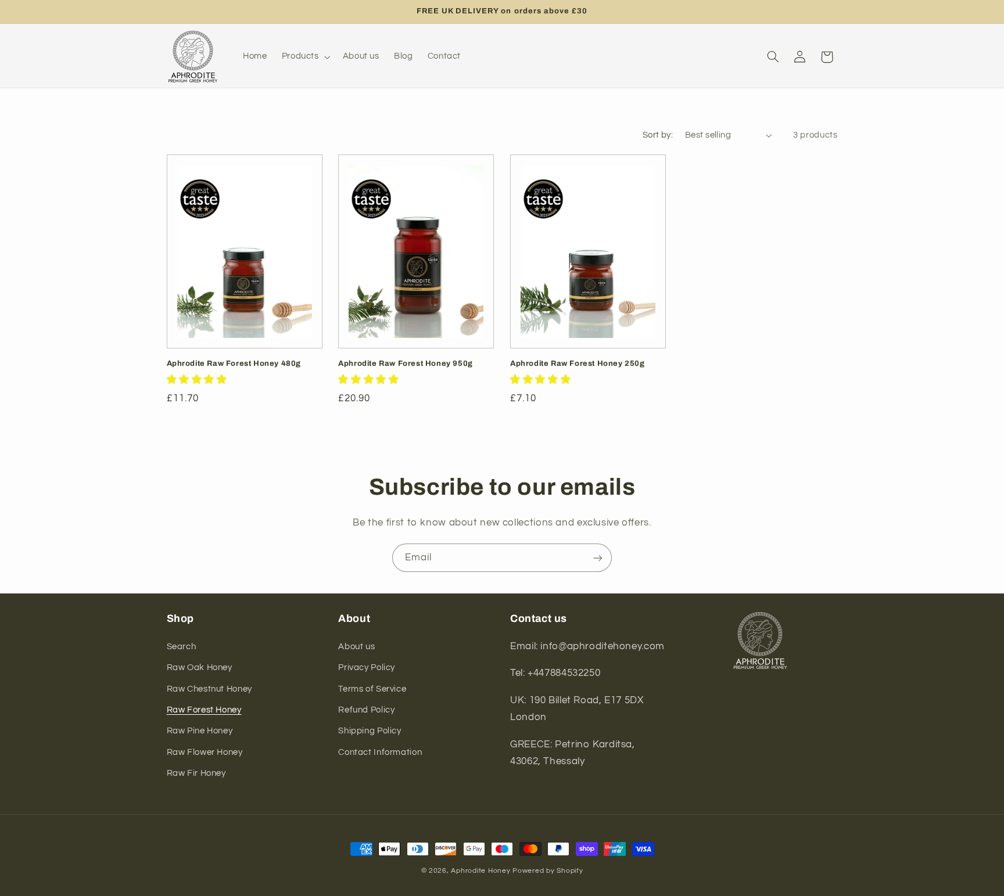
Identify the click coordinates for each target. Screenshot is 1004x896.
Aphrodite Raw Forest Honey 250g (577, 363)
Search (181, 646)
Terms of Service (372, 688)
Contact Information (380, 751)
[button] (304, 57)
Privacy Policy (366, 667)
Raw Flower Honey (205, 751)
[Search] (772, 57)
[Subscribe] (598, 558)
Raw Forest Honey (204, 709)
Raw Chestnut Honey (209, 688)
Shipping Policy (369, 730)
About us (356, 646)
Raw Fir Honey (196, 772)
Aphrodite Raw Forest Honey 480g (234, 363)
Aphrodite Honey (480, 871)
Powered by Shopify (547, 871)
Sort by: (658, 135)
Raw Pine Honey (200, 730)
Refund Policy (366, 709)
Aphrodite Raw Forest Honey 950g (405, 363)
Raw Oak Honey (199, 667)
